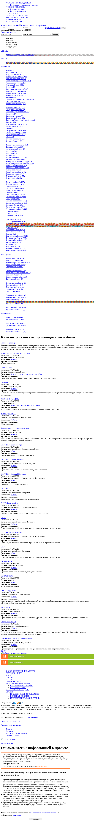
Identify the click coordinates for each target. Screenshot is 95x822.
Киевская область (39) (14, 275)
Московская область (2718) (16, 157)
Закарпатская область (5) (15, 267)
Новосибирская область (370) (17, 168)
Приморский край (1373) (15, 182)
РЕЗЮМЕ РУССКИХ (14, 19)
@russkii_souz (41, 766)
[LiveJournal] (22, 702)
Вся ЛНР (4, 59)
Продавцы (12, 343)
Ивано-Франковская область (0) (18, 273)
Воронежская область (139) (16, 95)
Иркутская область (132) (15, 108)
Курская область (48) (14, 141)
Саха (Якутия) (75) (13, 199)
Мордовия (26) (11, 153)
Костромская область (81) (16, 130)
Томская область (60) (14, 219)
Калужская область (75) (15, 116)
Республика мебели (8, 622)
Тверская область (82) (14, 215)
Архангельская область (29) (16, 77)
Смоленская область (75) (15, 207)
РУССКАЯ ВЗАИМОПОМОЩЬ (19, 683)
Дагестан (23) (11, 97)
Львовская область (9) (14, 279)
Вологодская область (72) (16, 93)
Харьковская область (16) (15, 297)
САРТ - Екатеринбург (9, 503)
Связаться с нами (12, 735)
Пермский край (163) (14, 178)
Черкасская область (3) (14, 303)
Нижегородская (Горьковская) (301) (20, 164)
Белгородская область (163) (16, 83)
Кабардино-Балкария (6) (15, 110)
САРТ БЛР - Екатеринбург (11, 445)
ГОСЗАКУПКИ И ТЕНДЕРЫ (17, 690)
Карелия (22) (11, 122)
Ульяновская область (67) (15, 230)
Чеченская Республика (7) (16, 240)
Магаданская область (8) (15, 149)
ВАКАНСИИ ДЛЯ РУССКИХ (18, 17)
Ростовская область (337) (15, 188)
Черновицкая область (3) (15, 310)
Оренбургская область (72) (16, 172)
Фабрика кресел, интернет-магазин (15, 428)
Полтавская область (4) (15, 287)
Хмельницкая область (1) (15, 301)
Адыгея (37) (10, 70)
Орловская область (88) (15, 174)
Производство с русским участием (24, 5)
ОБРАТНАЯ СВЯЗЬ (13, 681)
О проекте (10, 731)
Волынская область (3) (14, 260)
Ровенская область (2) (14, 289)
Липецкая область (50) (14, 147)
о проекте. (17, 815)
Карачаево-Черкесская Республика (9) (20, 120)
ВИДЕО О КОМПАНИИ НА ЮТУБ (20, 671)
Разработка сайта (7, 743)
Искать (55, 34)
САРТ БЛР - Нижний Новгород (13, 474)
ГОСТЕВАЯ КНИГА (14, 673)
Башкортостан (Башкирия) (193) (18, 81)
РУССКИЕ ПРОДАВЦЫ (15, 7)
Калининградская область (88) (18, 112)
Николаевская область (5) (16, 283)
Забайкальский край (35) (15, 102)
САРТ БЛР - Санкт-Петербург (13, 459)
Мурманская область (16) (15, 159)
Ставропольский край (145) (16, 209)
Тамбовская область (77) (15, 211)
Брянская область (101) (15, 85)
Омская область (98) (13, 170)
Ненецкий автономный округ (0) (19, 161)
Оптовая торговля (17, 9)
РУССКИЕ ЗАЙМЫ (18, 688)
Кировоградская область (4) (16, 277)
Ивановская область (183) (16, 104)
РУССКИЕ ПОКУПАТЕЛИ (17, 15)
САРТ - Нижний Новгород (11, 532)
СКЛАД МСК (6, 561)
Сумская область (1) (13, 291)
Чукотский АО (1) (13, 246)
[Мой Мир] (20, 702)
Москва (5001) (11, 155)
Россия (3, 343)
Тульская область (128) (14, 223)
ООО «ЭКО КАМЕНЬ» (10, 399)
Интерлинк (5, 607)
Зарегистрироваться (52, 28)
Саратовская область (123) (16, 197)
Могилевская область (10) (16, 331)
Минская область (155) (15, 329)
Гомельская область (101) (15, 323)
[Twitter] (15, 702)
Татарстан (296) (12, 213)
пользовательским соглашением (43, 813)
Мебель (14, 359)
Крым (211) (10, 137)
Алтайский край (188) (14, 72)
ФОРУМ (9, 679)
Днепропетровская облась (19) (18, 263)
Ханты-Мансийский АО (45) (17, 236)
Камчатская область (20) (15, 118)
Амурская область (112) (15, 75)
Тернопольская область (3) (16, 295)
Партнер (4, 382)
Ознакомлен (35, 819)
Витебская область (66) (15, 319)
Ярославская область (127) (16, 251)
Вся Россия (5, 66)
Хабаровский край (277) (15, 232)
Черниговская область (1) (16, 307)
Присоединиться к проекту (16, 733)
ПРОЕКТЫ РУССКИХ (15, 22)
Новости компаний (8, 32)
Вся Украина (6, 254)
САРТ (3, 518)
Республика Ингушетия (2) (16, 186)
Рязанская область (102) (15, 190)
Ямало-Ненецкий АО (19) (16, 248)
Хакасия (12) (11, 234)
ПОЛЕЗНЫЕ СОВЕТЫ (19, 696)
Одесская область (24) (14, 285)
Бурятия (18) (10, 87)
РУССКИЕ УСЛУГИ (14, 13)
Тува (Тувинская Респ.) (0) (16, 221)
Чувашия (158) (11, 244)
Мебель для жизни (8, 414)
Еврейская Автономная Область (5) (20, 99)
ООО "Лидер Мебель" (10, 591)
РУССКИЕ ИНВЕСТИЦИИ (21, 686)
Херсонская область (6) (15, 299)
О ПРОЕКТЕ (11, 677)
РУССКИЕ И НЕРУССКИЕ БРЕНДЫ (25, 698)
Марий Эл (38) (11, 151)
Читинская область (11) (15, 242)
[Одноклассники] (17, 702)
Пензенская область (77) (15, 176)
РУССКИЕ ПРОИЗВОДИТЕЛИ (18, 3)
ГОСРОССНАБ (7, 576)
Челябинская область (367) (16, 238)
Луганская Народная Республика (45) (20, 62)
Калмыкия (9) (11, 114)
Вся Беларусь (6, 313)
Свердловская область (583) (16, 203)
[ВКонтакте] (13, 702)
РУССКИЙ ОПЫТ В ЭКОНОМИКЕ (25, 694)
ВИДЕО (9, 675)
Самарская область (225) (15, 192)
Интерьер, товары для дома (29, 405)
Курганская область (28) (15, 139)
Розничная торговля (18, 11)
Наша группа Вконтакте (10, 721)
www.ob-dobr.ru (34, 717)
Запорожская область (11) (16, 271)
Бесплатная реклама (38, 25)
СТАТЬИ (9, 692)
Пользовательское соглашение (13, 725)
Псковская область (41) (15, 184)
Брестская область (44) (14, 317)
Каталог (10, 25)
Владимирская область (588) (17, 89)
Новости (9, 729)
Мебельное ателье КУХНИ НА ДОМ (15, 353)
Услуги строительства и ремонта (24, 374)
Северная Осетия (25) (14, 205)
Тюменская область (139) (15, 226)
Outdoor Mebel (6, 368)
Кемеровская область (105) (16, 124)
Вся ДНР (4, 51)
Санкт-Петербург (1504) (15, 195)
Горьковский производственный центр (16, 638)
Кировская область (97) (15, 126)
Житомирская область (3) (15, 265)
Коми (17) (9, 128)
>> (9, 651)
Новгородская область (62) (16, 166)
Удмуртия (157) (12, 228)
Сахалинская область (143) (16, 201)
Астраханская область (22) (16, 79)
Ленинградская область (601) (17, 145)
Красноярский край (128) (15, 135)
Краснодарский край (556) (16, 133)
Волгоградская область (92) (16, 91)
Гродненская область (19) (15, 325)
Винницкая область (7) (15, 258)
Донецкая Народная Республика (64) (20, 55)
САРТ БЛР (5, 489)
